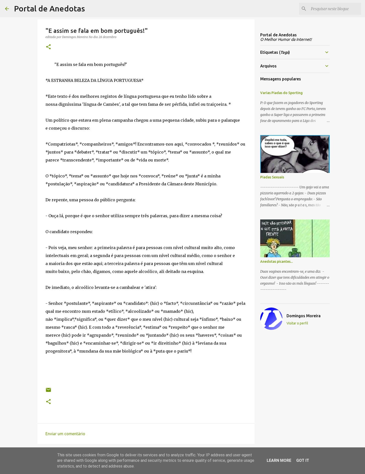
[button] (48, 47)
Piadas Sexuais (272, 177)
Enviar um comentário (65, 433)
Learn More (279, 460)
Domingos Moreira (304, 316)
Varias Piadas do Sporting (281, 93)
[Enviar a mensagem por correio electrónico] (48, 391)
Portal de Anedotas (49, 8)
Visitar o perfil (297, 323)
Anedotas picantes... (276, 261)
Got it (302, 460)
